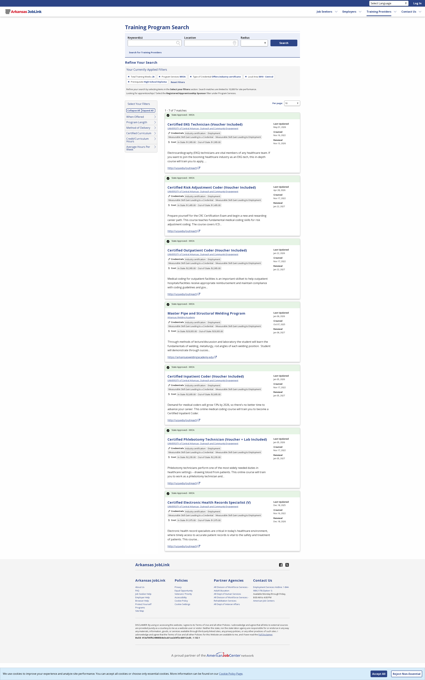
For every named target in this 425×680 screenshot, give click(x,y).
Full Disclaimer (265, 634)
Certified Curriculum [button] (138, 133)
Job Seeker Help (143, 593)
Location (190, 37)
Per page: (277, 103)
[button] (145, 53)
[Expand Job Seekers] (336, 12)
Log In (417, 3)
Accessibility (181, 597)
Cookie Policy (181, 600)
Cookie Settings (182, 604)
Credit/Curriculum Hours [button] (137, 140)
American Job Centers (264, 600)
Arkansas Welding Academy (181, 317)
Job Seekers (324, 11)
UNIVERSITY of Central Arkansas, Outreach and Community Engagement (203, 128)
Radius (245, 37)
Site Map (139, 610)
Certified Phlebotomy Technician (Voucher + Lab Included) (217, 439)
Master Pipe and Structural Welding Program (206, 313)
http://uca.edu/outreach (182, 168)
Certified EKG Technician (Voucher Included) (205, 124)
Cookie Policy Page (231, 674)
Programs (140, 607)
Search (283, 43)
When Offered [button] (135, 117)
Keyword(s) (135, 37)
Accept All (378, 674)
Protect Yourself (143, 604)
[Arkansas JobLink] (23, 12)
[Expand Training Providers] (395, 12)
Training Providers (379, 11)
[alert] (232, 116)
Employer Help (142, 597)
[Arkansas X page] (287, 565)
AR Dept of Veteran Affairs (227, 604)
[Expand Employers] (360, 12)
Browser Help (142, 600)
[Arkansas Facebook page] (281, 565)
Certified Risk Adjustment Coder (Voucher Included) (212, 187)
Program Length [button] (136, 122)
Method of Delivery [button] (138, 128)
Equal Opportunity (184, 590)
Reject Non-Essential (407, 674)
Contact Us (408, 11)
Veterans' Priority (183, 593)
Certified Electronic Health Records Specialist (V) (209, 502)
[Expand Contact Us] (420, 12)
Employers (349, 11)
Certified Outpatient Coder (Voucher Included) (207, 250)
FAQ (137, 590)
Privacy (178, 587)
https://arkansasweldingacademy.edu (191, 357)
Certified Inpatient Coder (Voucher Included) (206, 376)
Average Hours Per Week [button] (138, 148)
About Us (139, 587)
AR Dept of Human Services (227, 593)
